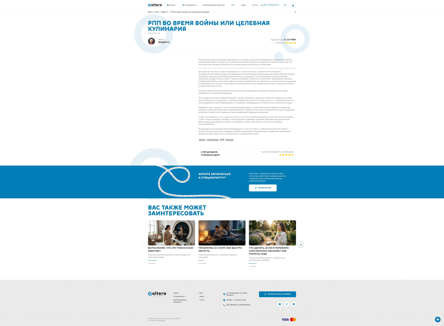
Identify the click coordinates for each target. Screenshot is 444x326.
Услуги (172, 5)
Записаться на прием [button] (279, 294)
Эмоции (229, 140)
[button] (143, 245)
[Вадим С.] (151, 41)
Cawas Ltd (161, 320)
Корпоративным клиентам (214, 5)
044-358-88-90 (244, 305)
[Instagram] (280, 304)
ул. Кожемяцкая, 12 (234, 293)
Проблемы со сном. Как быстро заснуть (220, 249)
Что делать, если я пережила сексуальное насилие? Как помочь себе (269, 251)
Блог (233, 5)
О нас (254, 5)
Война (202, 140)
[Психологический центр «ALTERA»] (155, 5)
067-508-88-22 (232, 305)
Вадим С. (164, 42)
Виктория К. (253, 263)
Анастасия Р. (152, 260)
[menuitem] (171, 5)
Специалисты (190, 5)
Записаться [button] (264, 188)
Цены (243, 5)
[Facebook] (286, 304)
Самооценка (212, 140)
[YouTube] (293, 304)
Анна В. (201, 260)
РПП (222, 140)
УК (285, 5)
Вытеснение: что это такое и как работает (170, 249)
